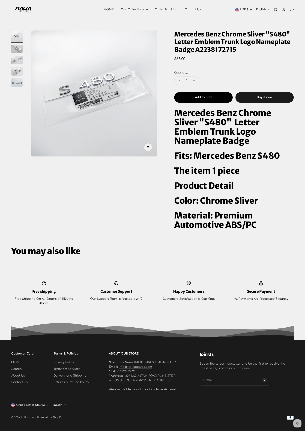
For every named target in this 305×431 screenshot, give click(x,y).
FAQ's (15, 362)
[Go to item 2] (17, 49)
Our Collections (132, 9)
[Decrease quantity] (179, 80)
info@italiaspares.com (135, 366)
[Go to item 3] (17, 60)
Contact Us (193, 9)
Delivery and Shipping (70, 375)
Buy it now (264, 97)
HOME (109, 9)
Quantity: (181, 72)
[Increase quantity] (194, 80)
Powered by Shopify (49, 417)
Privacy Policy (64, 362)
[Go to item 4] (17, 72)
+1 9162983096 (125, 371)
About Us (18, 375)
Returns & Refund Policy (71, 382)
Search (16, 369)
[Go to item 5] (17, 83)
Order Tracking (166, 9)
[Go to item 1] (17, 36)
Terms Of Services (67, 369)
